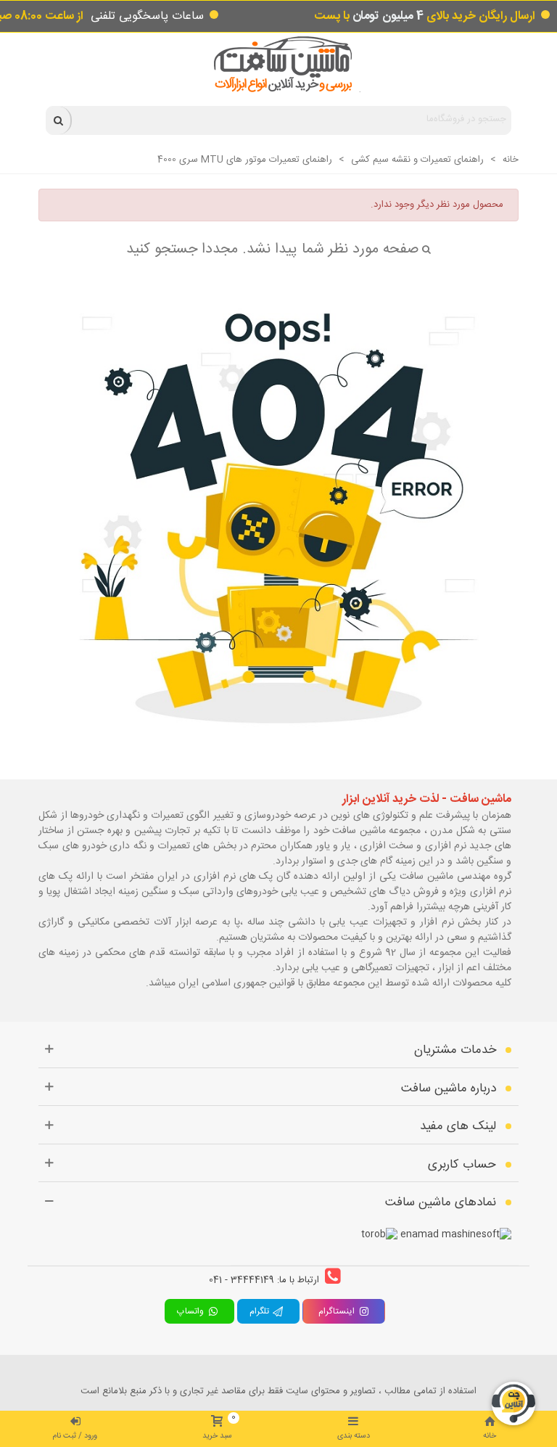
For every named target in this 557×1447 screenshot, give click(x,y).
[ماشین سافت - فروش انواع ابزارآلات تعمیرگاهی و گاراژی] (279, 64)
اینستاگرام (336, 1311)
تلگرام (261, 1311)
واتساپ (192, 1311)
